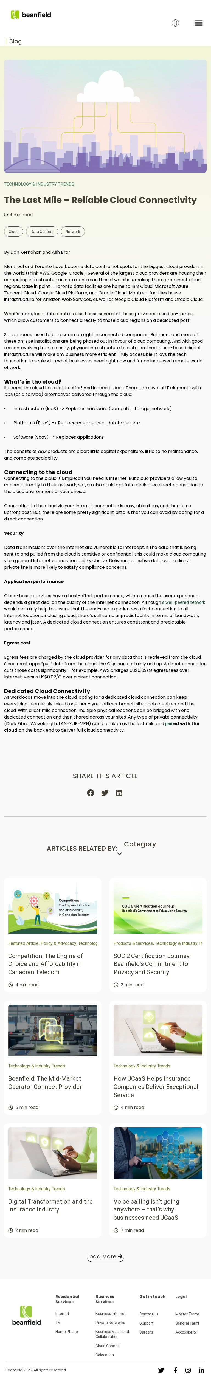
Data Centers (42, 231)
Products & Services (133, 943)
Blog (15, 41)
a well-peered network (183, 602)
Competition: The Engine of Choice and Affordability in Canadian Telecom (45, 964)
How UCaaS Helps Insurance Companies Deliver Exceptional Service (156, 1086)
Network (73, 231)
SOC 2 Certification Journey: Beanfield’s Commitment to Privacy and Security (152, 964)
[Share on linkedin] (119, 793)
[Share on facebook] (91, 793)
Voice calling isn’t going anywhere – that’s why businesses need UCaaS (146, 1209)
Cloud (14, 231)
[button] (199, 23)
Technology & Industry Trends (39, 184)
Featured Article (23, 943)
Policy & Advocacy (58, 943)
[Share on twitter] (105, 793)
